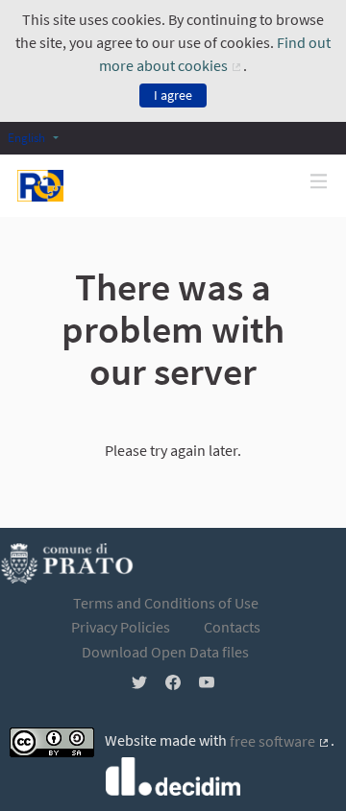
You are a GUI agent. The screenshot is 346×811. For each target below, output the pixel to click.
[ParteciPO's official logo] (40, 186)
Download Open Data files (165, 651)
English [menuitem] (26, 137)
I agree (173, 95)
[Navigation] (319, 182)
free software (280, 741)
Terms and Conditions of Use (166, 602)
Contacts (232, 626)
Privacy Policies (120, 626)
